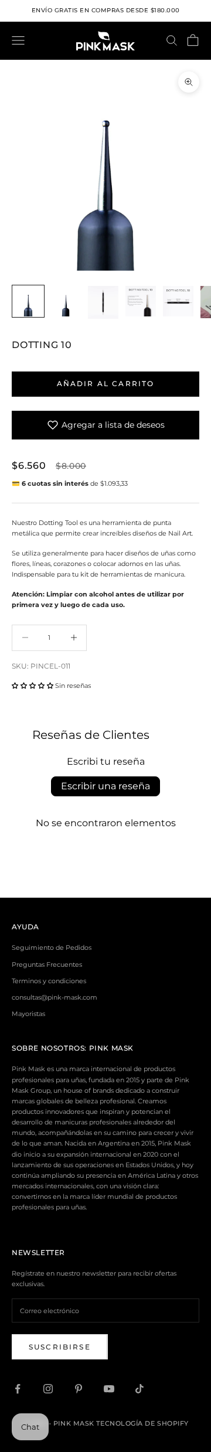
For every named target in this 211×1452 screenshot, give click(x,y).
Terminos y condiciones (49, 981)
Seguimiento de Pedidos (51, 947)
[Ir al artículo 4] (140, 301)
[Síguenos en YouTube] (109, 1389)
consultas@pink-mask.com (54, 997)
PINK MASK (111, 1048)
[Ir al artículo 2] (65, 301)
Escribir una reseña (105, 786)
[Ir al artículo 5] (178, 301)
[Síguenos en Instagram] (48, 1389)
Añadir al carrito (106, 383)
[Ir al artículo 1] (28, 301)
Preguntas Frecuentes (47, 964)
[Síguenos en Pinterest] (78, 1389)
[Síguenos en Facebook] (17, 1389)
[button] (32, 685)
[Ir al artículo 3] (103, 302)
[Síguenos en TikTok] (139, 1389)
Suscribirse (60, 1346)
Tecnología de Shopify (142, 1423)
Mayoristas (28, 1014)
